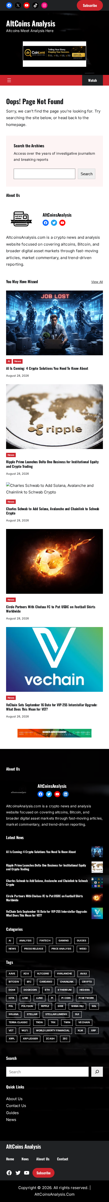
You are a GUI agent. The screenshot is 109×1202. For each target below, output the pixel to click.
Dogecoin (30, 989)
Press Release (33, 948)
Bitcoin (14, 981)
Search (87, 174)
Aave (12, 973)
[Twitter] (54, 223)
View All (97, 282)
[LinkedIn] (66, 794)
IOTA (11, 998)
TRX (53, 1022)
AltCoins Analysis (30, 23)
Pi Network (86, 998)
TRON (39, 1022)
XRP (93, 1030)
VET (11, 1030)
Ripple (45, 1006)
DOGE (12, 989)
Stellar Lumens (56, 1014)
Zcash (50, 1038)
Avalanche (64, 973)
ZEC (65, 1038)
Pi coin (65, 998)
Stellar (32, 1014)
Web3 (82, 948)
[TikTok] (35, 5)
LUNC (39, 998)
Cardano (46, 981)
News (17, 361)
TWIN (67, 1022)
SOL (94, 1006)
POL (11, 1006)
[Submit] (97, 1072)
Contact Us (16, 1105)
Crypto (87, 981)
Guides (81, 940)
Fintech (45, 940)
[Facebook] (9, 5)
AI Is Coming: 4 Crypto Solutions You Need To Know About (47, 368)
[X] (18, 5)
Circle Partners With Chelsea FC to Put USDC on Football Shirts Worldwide (50, 609)
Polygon (27, 1006)
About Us (14, 1098)
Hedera (85, 989)
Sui (77, 1014)
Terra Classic (18, 1022)
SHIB (60, 1006)
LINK (25, 998)
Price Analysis (61, 948)
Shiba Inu (77, 1006)
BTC (29, 981)
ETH (47, 989)
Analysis (25, 940)
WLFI (25, 1030)
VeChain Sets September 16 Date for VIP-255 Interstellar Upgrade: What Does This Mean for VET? (51, 707)
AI (9, 361)
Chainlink (67, 981)
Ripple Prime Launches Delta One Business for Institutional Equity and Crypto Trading (52, 464)
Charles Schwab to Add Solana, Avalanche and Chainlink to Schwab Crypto (52, 511)
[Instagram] (44, 5)
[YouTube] (27, 5)
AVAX (83, 973)
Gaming (64, 940)
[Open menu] (9, 80)
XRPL (12, 1038)
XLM (80, 1030)
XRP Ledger (30, 1038)
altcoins (43, 973)
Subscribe (43, 1172)
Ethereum (64, 989)
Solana (14, 1014)
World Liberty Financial (52, 1030)
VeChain (84, 1022)
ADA (26, 973)
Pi (52, 998)
